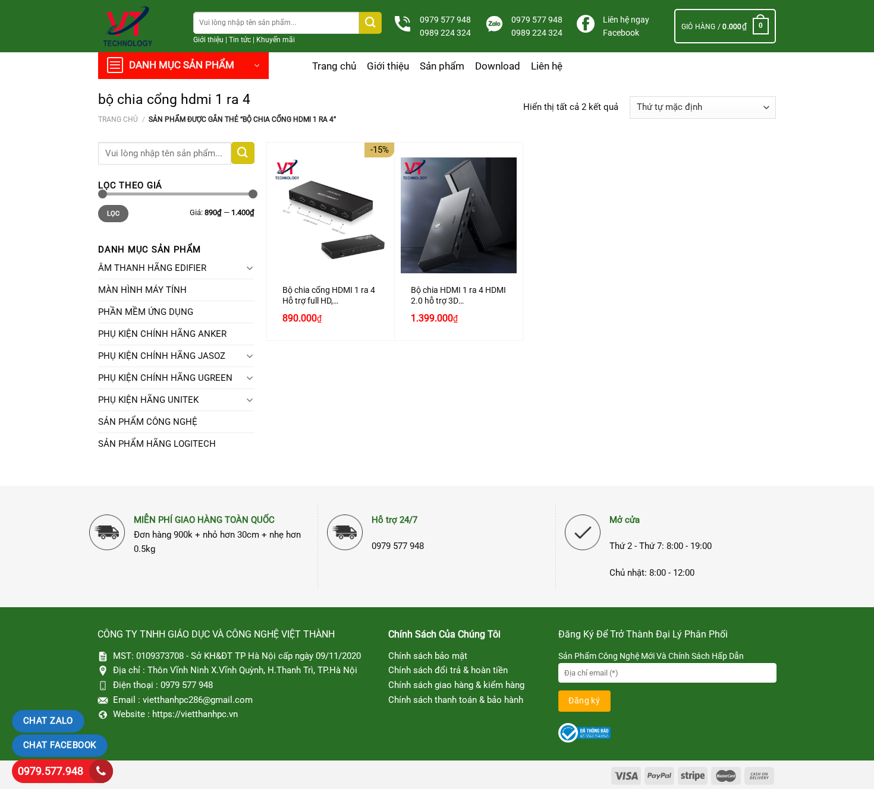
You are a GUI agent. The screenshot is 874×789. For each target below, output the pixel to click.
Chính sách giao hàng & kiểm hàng (456, 685)
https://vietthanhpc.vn (195, 714)
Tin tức (240, 40)
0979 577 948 (445, 19)
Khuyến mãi (275, 40)
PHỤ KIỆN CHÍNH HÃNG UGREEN (165, 378)
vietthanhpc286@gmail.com (198, 700)
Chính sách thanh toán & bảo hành (455, 700)
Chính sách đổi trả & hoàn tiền (448, 670)
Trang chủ (334, 66)
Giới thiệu (208, 40)
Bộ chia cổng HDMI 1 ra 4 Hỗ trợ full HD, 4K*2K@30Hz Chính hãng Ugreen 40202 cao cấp (330, 296)
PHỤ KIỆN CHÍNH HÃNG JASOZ (161, 356)
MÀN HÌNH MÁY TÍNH (142, 290)
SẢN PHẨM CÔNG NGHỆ (147, 421)
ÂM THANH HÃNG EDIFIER (152, 268)
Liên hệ (546, 66)
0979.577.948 (50, 771)
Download (497, 66)
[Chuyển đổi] (250, 268)
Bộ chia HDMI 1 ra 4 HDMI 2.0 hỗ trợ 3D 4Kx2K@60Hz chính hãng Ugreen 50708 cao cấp (458, 296)
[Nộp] (370, 23)
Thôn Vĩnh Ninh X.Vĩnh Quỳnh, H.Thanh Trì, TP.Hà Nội (252, 670)
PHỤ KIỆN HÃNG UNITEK (148, 399)
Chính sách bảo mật (427, 656)
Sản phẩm (442, 66)
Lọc (113, 213)
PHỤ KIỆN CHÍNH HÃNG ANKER (162, 334)
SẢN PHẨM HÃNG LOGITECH (157, 443)
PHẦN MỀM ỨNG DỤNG (145, 312)
